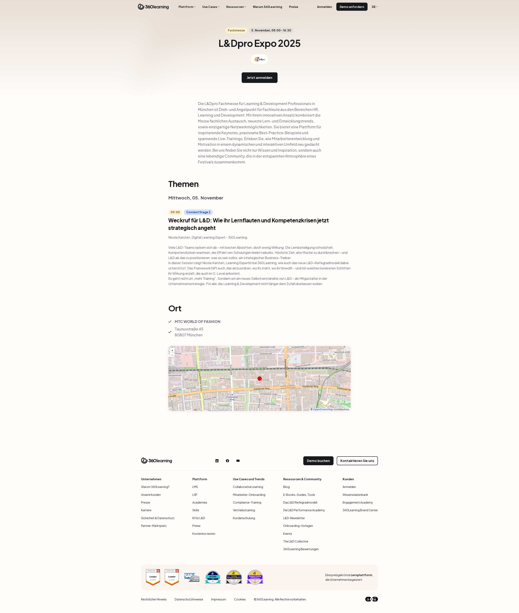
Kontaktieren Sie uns (357, 461)
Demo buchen (318, 461)
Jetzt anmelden (259, 77)
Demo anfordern (352, 7)
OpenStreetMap (323, 409)
